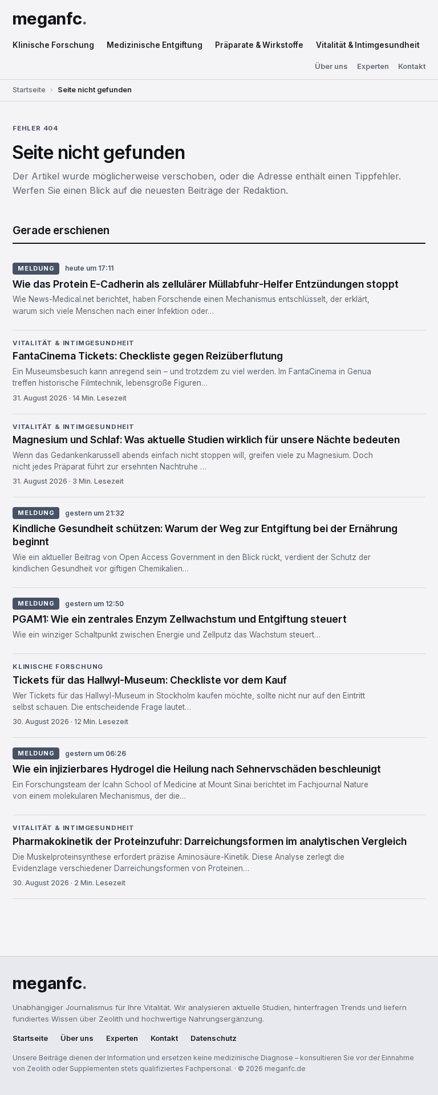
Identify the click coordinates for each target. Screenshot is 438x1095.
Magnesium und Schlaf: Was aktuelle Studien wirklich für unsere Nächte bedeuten (206, 440)
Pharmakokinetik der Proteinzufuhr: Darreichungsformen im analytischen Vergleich (210, 841)
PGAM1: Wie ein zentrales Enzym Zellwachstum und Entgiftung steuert (180, 619)
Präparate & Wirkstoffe (259, 45)
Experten (373, 66)
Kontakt (411, 66)
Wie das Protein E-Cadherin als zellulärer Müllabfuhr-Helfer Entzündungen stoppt (206, 284)
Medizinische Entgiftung (154, 45)
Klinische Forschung (53, 45)
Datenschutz (213, 1038)
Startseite (29, 89)
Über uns (331, 66)
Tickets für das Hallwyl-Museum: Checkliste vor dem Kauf (150, 680)
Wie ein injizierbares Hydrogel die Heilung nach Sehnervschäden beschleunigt (197, 769)
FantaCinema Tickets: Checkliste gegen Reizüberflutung (148, 356)
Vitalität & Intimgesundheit (368, 45)
